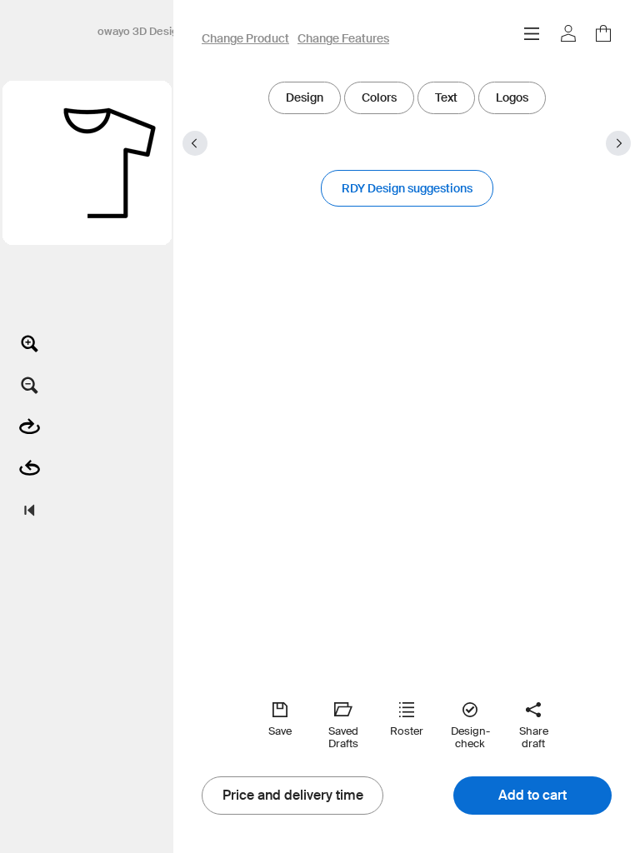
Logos (512, 97)
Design (304, 97)
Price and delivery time (292, 795)
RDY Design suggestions (407, 188)
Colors (379, 97)
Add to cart (532, 795)
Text (446, 97)
